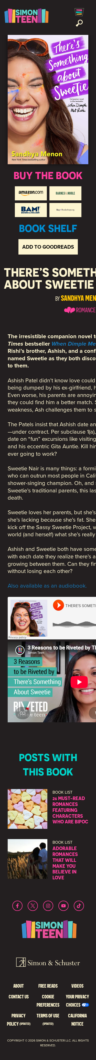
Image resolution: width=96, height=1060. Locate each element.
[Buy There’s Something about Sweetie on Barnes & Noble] (65, 193)
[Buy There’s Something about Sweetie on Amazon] (31, 193)
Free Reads (48, 986)
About (18, 986)
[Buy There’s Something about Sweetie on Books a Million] (31, 210)
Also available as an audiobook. (47, 585)
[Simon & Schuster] (48, 963)
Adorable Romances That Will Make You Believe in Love (65, 862)
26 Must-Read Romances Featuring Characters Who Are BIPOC (70, 809)
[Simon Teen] (25, 17)
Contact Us (19, 996)
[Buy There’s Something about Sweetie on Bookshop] (65, 210)
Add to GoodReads (48, 247)
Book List (62, 792)
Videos (77, 986)
